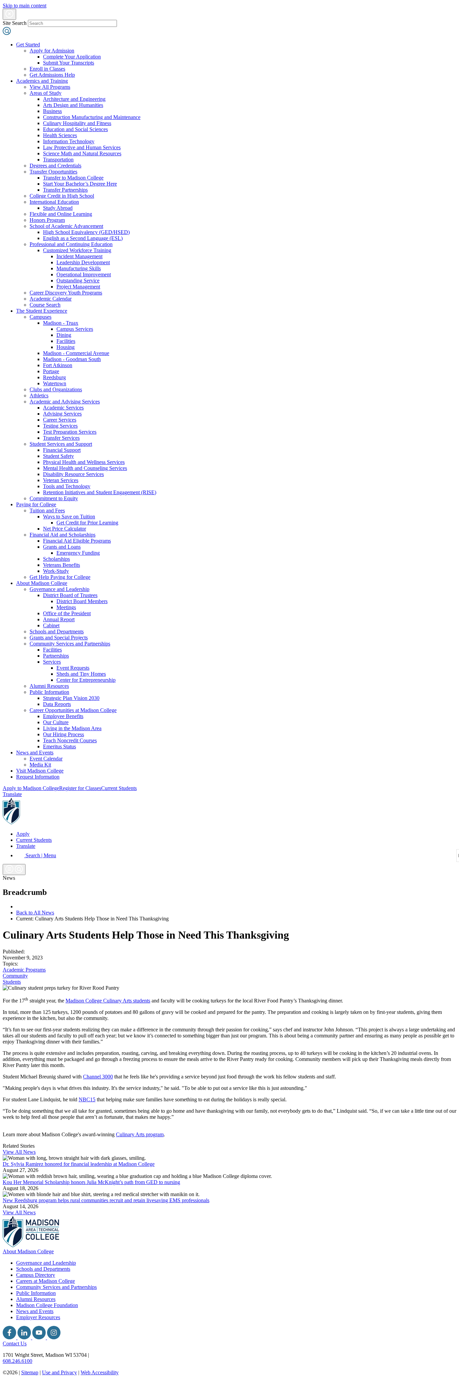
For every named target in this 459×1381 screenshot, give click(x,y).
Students (12, 982)
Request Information (37, 777)
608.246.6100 (17, 1361)
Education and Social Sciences (75, 129)
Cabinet (51, 625)
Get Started (28, 44)
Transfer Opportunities (53, 171)
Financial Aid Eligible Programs (77, 541)
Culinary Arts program (140, 1134)
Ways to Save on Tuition (69, 516)
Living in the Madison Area (72, 728)
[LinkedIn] (24, 1337)
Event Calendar (46, 758)
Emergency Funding (78, 553)
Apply (23, 834)
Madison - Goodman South (72, 359)
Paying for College (36, 504)
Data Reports (57, 704)
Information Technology (68, 141)
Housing (65, 347)
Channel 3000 (98, 1076)
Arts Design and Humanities (73, 105)
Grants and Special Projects (59, 637)
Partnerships (56, 656)
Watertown (54, 383)
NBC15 (87, 1099)
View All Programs (50, 87)
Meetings (66, 607)
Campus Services (74, 329)
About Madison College (41, 583)
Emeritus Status (59, 746)
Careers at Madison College (45, 1281)
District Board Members (82, 601)
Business (52, 111)
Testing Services (60, 426)
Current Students (119, 788)
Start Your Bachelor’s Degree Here (80, 184)
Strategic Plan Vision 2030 (71, 698)
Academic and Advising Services (65, 401)
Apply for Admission (52, 50)
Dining (63, 335)
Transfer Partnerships (65, 190)
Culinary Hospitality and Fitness (77, 123)
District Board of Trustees (70, 595)
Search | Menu (40, 855)
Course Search (45, 305)
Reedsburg (54, 377)
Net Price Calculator (64, 528)
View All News (19, 1152)
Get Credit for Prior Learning (87, 522)
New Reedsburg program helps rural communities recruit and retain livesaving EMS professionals (106, 1200)
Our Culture (56, 722)
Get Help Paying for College (60, 577)
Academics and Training (42, 81)
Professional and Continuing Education (71, 244)
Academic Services (63, 407)
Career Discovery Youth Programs (66, 292)
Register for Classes (80, 788)
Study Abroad (58, 208)
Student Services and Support (61, 444)
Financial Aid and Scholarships (62, 535)
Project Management (78, 286)
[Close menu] (9, 14)
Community (15, 976)
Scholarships (56, 559)
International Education (54, 202)
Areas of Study (45, 93)
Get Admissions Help (52, 75)
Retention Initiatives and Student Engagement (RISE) (99, 492)
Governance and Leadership (59, 589)
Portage (51, 371)
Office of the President (67, 613)
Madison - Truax (60, 323)
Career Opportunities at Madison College (73, 710)
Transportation (58, 159)
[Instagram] (53, 1337)
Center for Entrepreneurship (86, 680)
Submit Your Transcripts (68, 63)
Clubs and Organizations (56, 389)
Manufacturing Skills (78, 268)
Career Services (59, 420)
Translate (12, 794)
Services (52, 662)
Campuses (40, 317)
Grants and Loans (62, 547)
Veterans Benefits (61, 565)
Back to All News (35, 912)
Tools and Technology (66, 486)
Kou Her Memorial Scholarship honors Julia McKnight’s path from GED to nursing (91, 1182)
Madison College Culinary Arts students (108, 1000)
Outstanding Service (77, 280)
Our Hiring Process (63, 734)
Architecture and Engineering (74, 99)
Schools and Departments (57, 631)
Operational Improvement (83, 274)
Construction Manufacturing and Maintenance (91, 117)
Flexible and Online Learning (61, 214)
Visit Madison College (40, 771)
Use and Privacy (59, 1372)
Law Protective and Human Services (82, 147)
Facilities (65, 341)
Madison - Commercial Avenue (76, 353)
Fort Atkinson (57, 365)
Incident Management (79, 256)
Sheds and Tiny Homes (81, 674)
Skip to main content (24, 5)
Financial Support (62, 450)
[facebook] (10, 1337)
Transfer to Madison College (73, 178)
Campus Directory (35, 1275)
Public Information (49, 692)
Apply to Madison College (31, 788)
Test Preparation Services (69, 432)
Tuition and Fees (47, 510)
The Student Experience (41, 311)
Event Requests (72, 668)
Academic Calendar (51, 299)
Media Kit (40, 764)
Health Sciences (60, 135)
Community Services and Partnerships (70, 643)
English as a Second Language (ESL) (83, 238)
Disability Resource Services (73, 474)
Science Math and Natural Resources (82, 153)
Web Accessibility (100, 1372)
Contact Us (15, 1343)
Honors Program (47, 220)
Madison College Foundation (47, 1305)
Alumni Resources (49, 686)
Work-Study (56, 571)
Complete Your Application (72, 57)
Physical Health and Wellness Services (84, 462)
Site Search (15, 23)
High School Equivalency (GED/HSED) (86, 232)
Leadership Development (83, 262)
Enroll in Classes (47, 69)
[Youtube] (39, 1337)
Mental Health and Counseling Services (85, 468)
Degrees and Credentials (55, 165)
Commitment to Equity (54, 498)
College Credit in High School (62, 196)
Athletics (39, 395)
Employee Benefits (63, 716)
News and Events (34, 752)
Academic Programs (24, 970)
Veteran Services (60, 480)
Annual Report (59, 619)
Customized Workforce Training (77, 250)
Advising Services (62, 414)
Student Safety (58, 456)
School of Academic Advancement (66, 226)
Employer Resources (38, 1317)
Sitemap (29, 1372)
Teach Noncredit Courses (70, 740)
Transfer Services (61, 438)
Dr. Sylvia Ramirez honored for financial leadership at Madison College (79, 1164)
